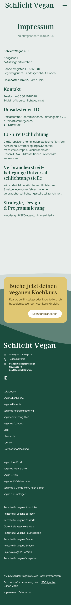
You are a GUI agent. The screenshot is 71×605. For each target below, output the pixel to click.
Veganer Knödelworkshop (17, 481)
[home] (30, 5)
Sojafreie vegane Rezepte (18, 551)
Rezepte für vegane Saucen (19, 539)
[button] (63, 5)
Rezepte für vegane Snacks (19, 545)
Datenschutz (25, 592)
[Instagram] (6, 378)
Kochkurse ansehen (45, 314)
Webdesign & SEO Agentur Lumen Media (29, 215)
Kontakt (8, 442)
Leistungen (10, 391)
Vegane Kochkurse (14, 397)
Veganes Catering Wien (16, 417)
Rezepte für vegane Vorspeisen (20, 558)
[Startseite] (36, 345)
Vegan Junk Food (13, 462)
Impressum (10, 592)
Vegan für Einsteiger (15, 494)
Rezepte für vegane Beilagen (19, 513)
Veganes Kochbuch (14, 423)
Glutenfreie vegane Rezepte (19, 526)
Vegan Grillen (11, 474)
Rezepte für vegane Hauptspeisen (22, 532)
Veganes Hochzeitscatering (19, 410)
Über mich (9, 436)
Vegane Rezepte (12, 404)
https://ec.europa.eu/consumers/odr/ (27, 150)
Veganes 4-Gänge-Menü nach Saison (24, 487)
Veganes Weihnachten (16, 468)
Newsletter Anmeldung (16, 448)
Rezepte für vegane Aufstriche (20, 507)
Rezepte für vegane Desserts (19, 520)
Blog (6, 429)
